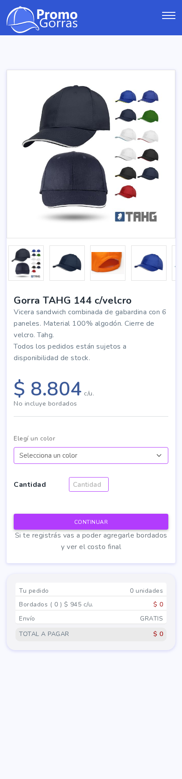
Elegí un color (34, 438)
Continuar (91, 522)
